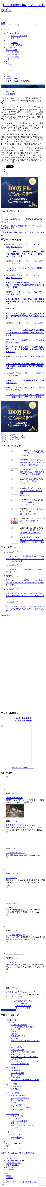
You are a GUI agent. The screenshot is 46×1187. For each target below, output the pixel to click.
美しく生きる (11, 878)
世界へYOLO (16, 1102)
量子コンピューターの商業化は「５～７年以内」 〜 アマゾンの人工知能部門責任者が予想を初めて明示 (25, 285)
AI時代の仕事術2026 (14, 798)
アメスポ (14, 1128)
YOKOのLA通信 (17, 1073)
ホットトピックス (13, 1148)
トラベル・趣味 (12, 52)
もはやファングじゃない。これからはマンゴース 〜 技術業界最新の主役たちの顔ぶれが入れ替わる (25, 316)
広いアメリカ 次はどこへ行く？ (24, 1061)
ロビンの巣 (15, 1118)
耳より (8, 61)
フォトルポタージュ (19, 1105)
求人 (8, 1146)
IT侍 (12, 1022)
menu (3, 23)
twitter (8, 1176)
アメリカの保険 (17, 1050)
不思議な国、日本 (18, 1036)
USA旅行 (14, 54)
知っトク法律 (16, 1047)
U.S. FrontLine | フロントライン (24, 1182)
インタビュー (16, 1137)
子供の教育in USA (18, 1077)
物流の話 (14, 1034)
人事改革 (14, 1032)
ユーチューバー (12, 962)
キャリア (9, 64)
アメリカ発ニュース (27, 244)
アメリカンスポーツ (19, 1134)
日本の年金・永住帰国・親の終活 (24, 1052)
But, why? (15, 1038)
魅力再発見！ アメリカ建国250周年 (20, 825)
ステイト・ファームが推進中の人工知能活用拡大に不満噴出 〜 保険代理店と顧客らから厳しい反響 (25, 332)
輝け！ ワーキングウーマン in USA (25, 1041)
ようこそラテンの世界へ (21, 1107)
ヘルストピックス (18, 1087)
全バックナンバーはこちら (23, 768)
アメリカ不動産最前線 (20, 1064)
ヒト (8, 59)
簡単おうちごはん (18, 1123)
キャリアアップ (17, 1139)
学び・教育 (10, 47)
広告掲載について (13, 1163)
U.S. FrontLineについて (15, 1160)
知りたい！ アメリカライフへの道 (25, 1080)
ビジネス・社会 (12, 33)
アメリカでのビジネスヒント (23, 1027)
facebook (9, 1178)
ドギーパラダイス (18, 1054)
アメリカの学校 (17, 1075)
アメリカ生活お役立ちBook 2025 (19, 935)
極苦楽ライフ (16, 1059)
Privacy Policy (11, 1170)
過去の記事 (5, 615)
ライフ (8, 40)
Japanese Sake (11, 907)
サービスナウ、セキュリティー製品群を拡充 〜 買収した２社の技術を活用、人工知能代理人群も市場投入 (25, 349)
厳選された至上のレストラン (23, 1125)
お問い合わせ (11, 1167)
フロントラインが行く (20, 1098)
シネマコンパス (17, 1116)
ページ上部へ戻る (8, 1010)
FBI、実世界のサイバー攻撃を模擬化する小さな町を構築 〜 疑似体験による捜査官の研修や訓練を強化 (25, 366)
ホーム (8, 1158)
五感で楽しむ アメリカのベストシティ (22, 992)
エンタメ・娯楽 (12, 57)
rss (7, 1174)
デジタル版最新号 (13, 1165)
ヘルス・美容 (11, 50)
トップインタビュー (19, 36)
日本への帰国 (16, 45)
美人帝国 (14, 1089)
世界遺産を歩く (17, 1110)
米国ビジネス (16, 247)
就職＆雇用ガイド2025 (15, 853)
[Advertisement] (23, 18)
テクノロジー (16, 38)
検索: (3, 25)
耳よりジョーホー (13, 1144)
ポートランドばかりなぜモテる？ (24, 1057)
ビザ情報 (14, 43)
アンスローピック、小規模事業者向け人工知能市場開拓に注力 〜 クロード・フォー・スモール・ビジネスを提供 (25, 254)
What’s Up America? (19, 1025)
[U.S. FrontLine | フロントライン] (23, 10)
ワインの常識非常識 (19, 1121)
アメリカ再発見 (17, 1100)
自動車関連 (10, 94)
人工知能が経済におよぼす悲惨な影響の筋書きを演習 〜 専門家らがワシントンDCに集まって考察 (25, 301)
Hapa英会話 (15, 1070)
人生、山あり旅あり (19, 1095)
